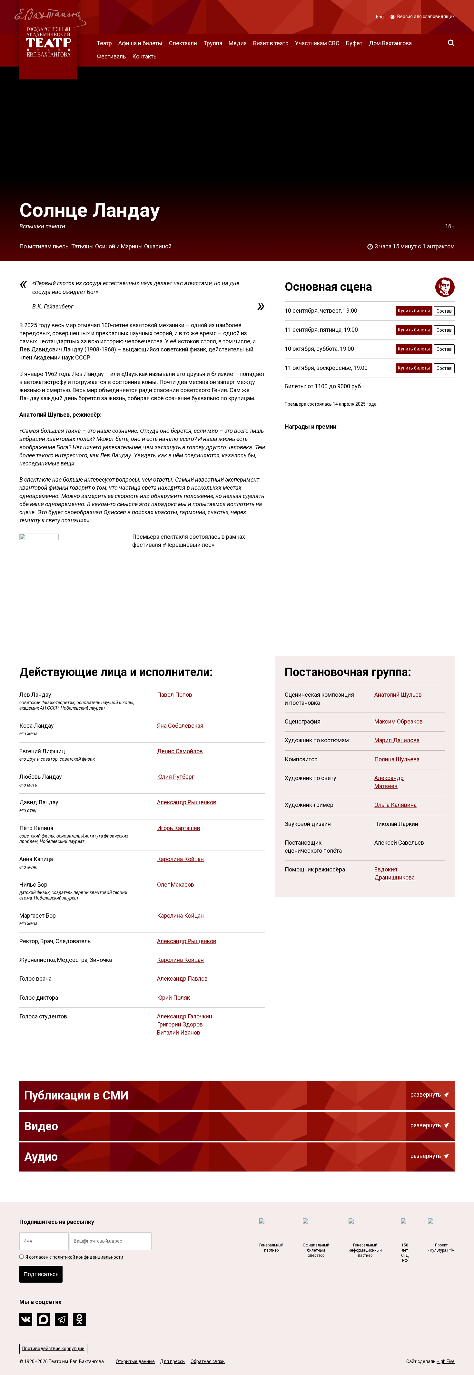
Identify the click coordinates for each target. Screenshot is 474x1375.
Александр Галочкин (184, 1016)
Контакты (145, 56)
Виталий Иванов (178, 1032)
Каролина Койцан (180, 859)
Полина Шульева (397, 759)
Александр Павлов (182, 978)
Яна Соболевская (180, 725)
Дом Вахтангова (390, 43)
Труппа (212, 43)
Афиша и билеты (140, 43)
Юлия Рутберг (175, 776)
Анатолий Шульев (398, 694)
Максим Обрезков (398, 721)
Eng (380, 16)
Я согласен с (74, 1257)
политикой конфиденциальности (88, 1257)
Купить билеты (414, 310)
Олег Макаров (175, 884)
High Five (446, 1361)
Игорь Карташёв (178, 828)
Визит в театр (271, 43)
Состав (444, 311)
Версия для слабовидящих (425, 16)
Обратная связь (208, 1361)
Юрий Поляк (173, 997)
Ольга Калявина (395, 804)
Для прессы (172, 1361)
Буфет (354, 43)
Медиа (238, 43)
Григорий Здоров (180, 1024)
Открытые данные (135, 1361)
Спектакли (183, 43)
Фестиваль (111, 56)
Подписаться (41, 1274)
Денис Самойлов (180, 751)
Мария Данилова (397, 740)
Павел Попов (174, 694)
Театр (104, 43)
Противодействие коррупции (53, 1348)
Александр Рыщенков (186, 802)
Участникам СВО (317, 43)
